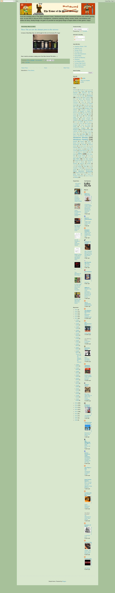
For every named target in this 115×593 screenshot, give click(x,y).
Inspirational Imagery (79, 128)
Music (89, 141)
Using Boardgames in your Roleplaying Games (78, 213)
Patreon (89, 146)
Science (89, 155)
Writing (76, 177)
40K (74, 91)
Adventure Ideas (86, 92)
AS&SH (80, 94)
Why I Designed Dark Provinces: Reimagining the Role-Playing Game (88, 254)
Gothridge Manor (87, 348)
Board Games (86, 97)
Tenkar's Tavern (87, 385)
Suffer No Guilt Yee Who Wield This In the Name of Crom (78, 224)
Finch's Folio (88, 558)
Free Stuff (87, 115)
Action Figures (81, 91)
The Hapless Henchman (88, 311)
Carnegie (81, 100)
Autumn (89, 94)
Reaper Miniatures (83, 150)
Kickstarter (87, 129)
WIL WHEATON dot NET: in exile (87, 442)
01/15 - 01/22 (78, 393)
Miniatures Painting (80, 140)
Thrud (74, 166)
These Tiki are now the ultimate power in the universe (39, 29)
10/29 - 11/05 (78, 327)
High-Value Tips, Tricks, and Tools (87, 265)
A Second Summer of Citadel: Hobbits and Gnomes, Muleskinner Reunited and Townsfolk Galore (88, 204)
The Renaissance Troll (88, 324)
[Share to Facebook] (52, 60)
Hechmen (81, 123)
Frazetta (80, 115)
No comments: (39, 60)
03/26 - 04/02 (78, 368)
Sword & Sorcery (79, 162)
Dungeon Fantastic (87, 230)
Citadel (82, 102)
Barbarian (90, 96)
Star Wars (27, 62)
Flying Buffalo (78, 55)
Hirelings (82, 125)
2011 (76, 413)
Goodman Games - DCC (81, 46)
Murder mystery (88, 305)
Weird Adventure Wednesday (83, 171)
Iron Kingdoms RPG (79, 61)
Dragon (74, 108)
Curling (90, 105)
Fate (90, 114)
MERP (89, 134)
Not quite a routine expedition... (78, 185)
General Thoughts (86, 119)
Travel (90, 166)
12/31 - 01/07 (78, 320)
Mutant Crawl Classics (78, 143)
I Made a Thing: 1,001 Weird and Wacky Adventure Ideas (78, 253)
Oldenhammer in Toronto (88, 423)
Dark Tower (76, 106)
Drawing (80, 108)
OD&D (79, 146)
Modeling (75, 141)
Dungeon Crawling (86, 109)
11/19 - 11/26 (78, 324)
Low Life (80, 132)
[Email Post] (44, 60)
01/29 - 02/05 (78, 386)
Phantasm (75, 147)
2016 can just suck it (87, 89)
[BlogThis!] (49, 60)
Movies (82, 141)
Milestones (75, 135)
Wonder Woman (87, 174)
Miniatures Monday (80, 137)
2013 (76, 409)
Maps (83, 134)
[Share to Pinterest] (53, 60)
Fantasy (74, 114)
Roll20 (74, 154)
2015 (76, 405)
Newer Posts (24, 67)
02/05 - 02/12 (78, 382)
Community (84, 103)
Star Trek (89, 157)
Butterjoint (75, 100)
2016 (76, 403)
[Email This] (47, 60)
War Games (81, 169)
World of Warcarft (89, 175)
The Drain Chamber (87, 513)
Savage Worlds (78, 50)
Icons (81, 126)
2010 (76, 415)
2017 (76, 318)
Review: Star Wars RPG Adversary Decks (78, 301)
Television (82, 163)
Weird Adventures (80, 172)
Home (45, 67)
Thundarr (79, 166)
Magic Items (88, 132)
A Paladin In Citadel (88, 242)
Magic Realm (76, 134)
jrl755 (83, 78)
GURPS (81, 122)
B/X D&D (82, 96)
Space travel (81, 157)
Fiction (74, 115)
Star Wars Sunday (88, 158)
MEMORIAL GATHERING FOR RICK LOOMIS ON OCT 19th (88, 459)
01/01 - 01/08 (78, 399)
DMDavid (87, 287)
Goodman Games (77, 120)
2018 (76, 316)
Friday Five (76, 117)
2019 (76, 314)
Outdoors (84, 146)
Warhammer (88, 169)
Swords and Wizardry (80, 57)
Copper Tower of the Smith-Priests (88, 223)
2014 (76, 407)
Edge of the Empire (86, 112)
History (89, 125)
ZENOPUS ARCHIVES (87, 366)
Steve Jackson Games (80, 65)
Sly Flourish (88, 262)
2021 (76, 309)
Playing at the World (87, 405)
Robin (89, 152)
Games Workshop (79, 66)
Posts (76, 37)
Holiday (75, 126)
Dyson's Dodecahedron (88, 219)
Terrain (89, 163)
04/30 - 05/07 (78, 351)
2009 (76, 417)
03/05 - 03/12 (78, 372)
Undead (86, 168)
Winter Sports (76, 174)
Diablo (82, 106)
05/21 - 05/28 (78, 348)
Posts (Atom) (31, 70)
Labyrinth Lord (78, 48)
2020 (76, 311)
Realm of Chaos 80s (87, 194)
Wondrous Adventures (78, 175)
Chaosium (77, 59)
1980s (80, 89)
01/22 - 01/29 (78, 389)
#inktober (75, 89)
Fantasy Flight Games (80, 63)
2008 (76, 420)
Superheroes (90, 160)
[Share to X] (50, 60)
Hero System (88, 123)
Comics (88, 102)
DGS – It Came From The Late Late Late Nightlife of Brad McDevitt (88, 485)
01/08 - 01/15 (78, 396)
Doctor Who (88, 106)
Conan (80, 105)
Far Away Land (78, 52)
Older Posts (66, 67)
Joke (82, 129)
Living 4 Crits (88, 542)
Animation (75, 94)
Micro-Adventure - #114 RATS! (87, 359)
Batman (78, 97)
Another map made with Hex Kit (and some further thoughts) (78, 283)
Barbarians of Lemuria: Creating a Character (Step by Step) (78, 195)
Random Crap (81, 149)
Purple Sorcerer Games (84, 147)
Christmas (75, 102)
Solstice (74, 157)
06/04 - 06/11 (78, 344)
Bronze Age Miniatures (85, 99)
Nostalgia (84, 144)
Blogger (64, 581)
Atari (85, 94)
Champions (88, 100)
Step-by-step (78, 160)
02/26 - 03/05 (78, 375)
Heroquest (75, 125)
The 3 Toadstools (88, 303)
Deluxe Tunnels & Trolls (87, 454)
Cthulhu (85, 105)
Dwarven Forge (76, 112)
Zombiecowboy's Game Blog (88, 494)
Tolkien (85, 166)
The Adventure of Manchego (78, 274)
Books (74, 99)
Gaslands (75, 119)
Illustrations (87, 126)
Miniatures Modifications (85, 135)
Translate (84, 31)
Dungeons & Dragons (85, 111)
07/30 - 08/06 (78, 334)
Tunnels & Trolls (77, 168)
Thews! (79, 165)
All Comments (78, 39)
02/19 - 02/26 (78, 379)
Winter (89, 172)
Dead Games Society (88, 480)
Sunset (84, 160)
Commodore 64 (76, 103)
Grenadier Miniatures (88, 120)
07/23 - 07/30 (78, 338)
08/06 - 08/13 (78, 331)
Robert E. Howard (81, 152)
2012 (76, 411)
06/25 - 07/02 (78, 341)
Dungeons (75, 111)
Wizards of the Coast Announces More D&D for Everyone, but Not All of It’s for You (88, 293)
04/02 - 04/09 (78, 365)
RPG (80, 154)
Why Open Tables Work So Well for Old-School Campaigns (88, 397)
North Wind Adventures (80, 53)
